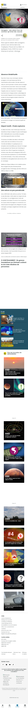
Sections (23, 7)
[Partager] (2, 36)
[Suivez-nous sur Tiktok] (13, 664)
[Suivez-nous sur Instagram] (6, 664)
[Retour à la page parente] (4, 6)
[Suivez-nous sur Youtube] (10, 664)
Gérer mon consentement (7, 626)
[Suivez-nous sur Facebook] (3, 664)
